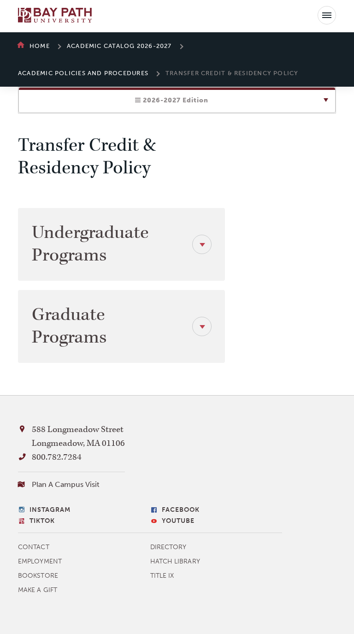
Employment (40, 561)
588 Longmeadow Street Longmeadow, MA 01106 (78, 436)
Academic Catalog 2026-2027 (119, 45)
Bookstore (38, 576)
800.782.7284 (57, 457)
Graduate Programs (69, 326)
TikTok (42, 521)
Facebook (181, 510)
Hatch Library (175, 561)
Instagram (50, 510)
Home (40, 45)
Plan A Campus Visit (66, 484)
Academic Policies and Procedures (83, 73)
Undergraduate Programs (90, 244)
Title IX (162, 576)
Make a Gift (37, 590)
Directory (168, 547)
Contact (33, 547)
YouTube (178, 521)
